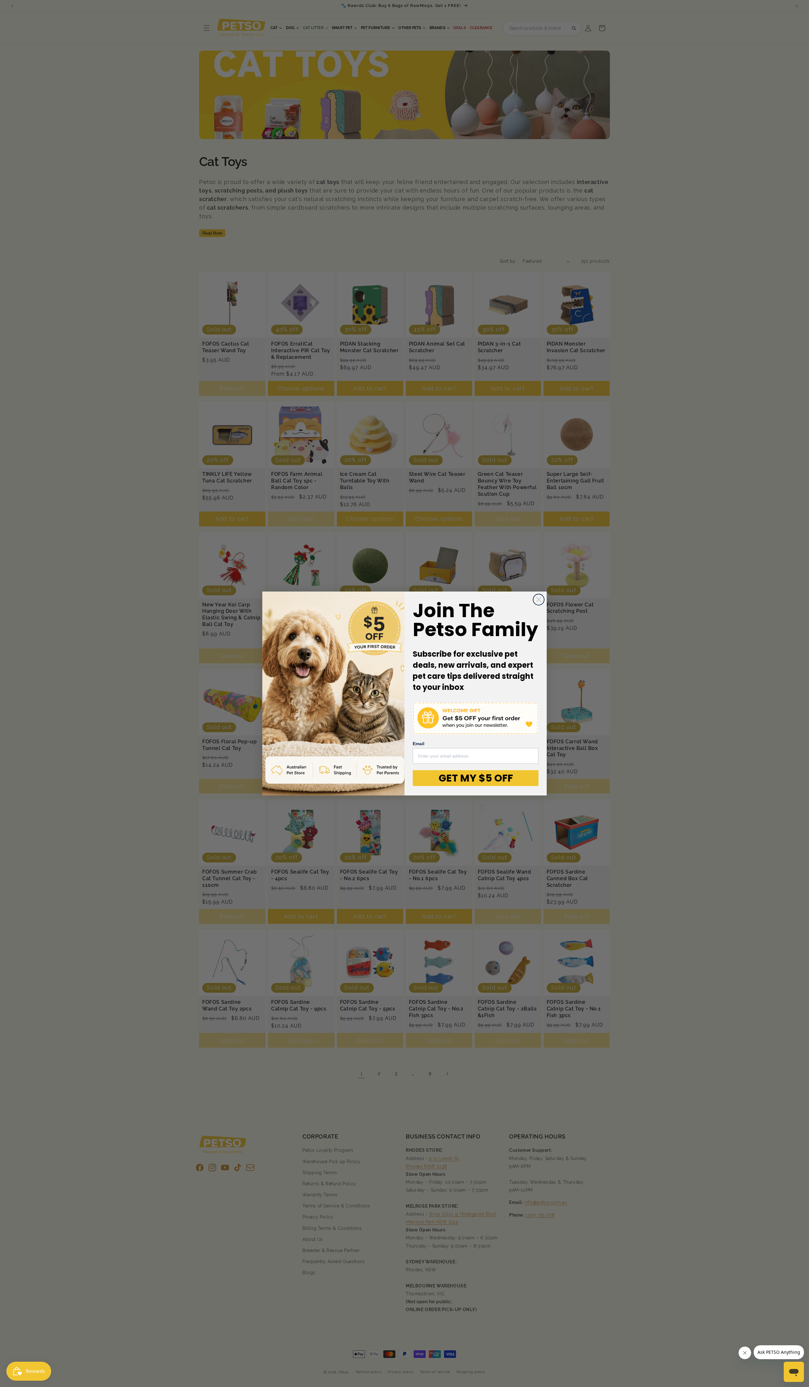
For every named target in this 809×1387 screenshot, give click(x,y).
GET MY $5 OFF (476, 778)
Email (418, 743)
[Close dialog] (538, 599)
